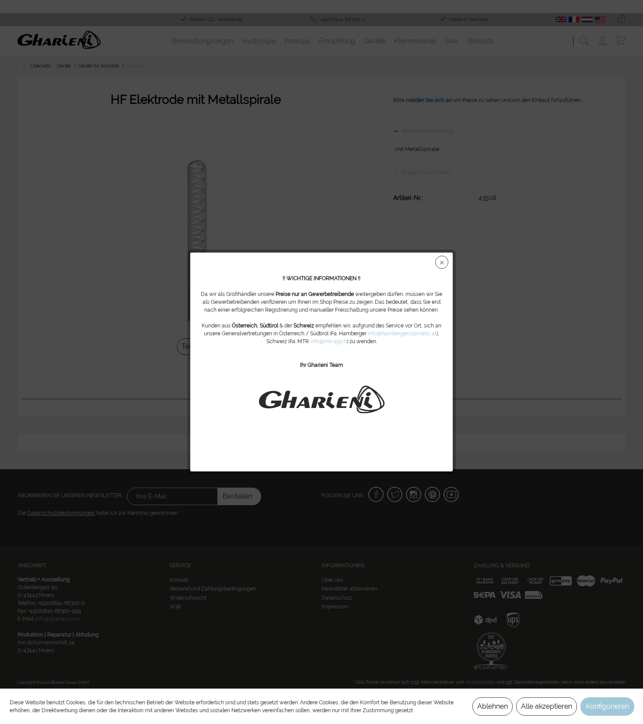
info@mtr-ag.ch (328, 341)
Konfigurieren (607, 706)
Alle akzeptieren (546, 706)
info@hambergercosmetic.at (402, 333)
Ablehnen (492, 706)
